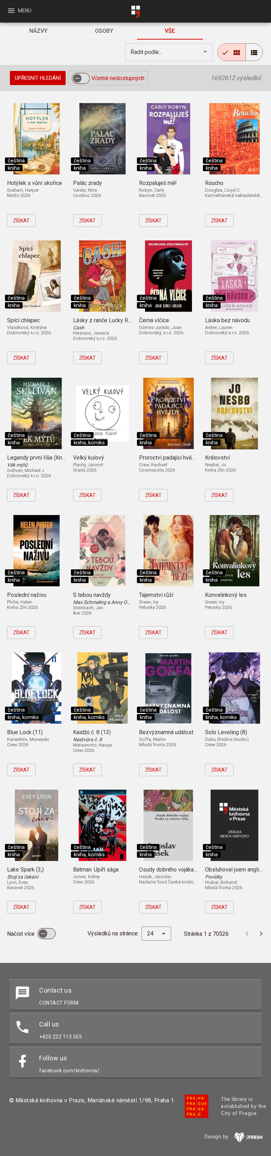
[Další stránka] (261, 934)
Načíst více (21, 933)
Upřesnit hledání (38, 78)
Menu (19, 10)
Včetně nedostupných (117, 78)
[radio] (231, 52)
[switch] (81, 78)
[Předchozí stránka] (247, 934)
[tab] (38, 31)
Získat (21, 220)
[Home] (135, 12)
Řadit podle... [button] (147, 52)
